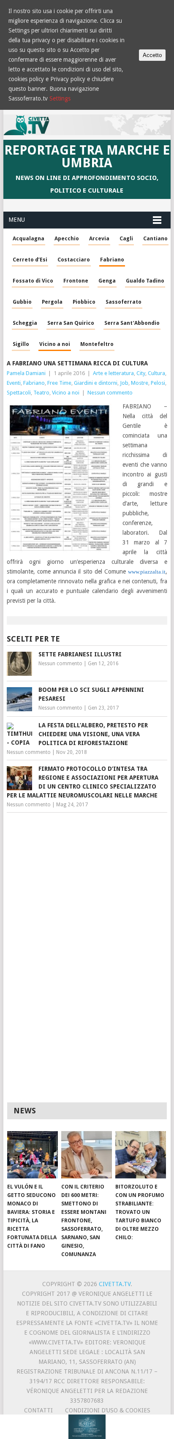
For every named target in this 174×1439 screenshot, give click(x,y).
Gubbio (22, 302)
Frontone (75, 280)
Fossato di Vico (33, 280)
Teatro (41, 392)
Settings (60, 98)
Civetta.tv (114, 1284)
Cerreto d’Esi (30, 259)
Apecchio (66, 238)
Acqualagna (28, 238)
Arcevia (99, 238)
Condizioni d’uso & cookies (107, 1410)
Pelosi (158, 383)
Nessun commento (110, 392)
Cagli (126, 238)
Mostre (139, 383)
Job (124, 383)
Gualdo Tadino (145, 280)
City (140, 373)
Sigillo (21, 344)
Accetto (152, 55)
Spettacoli (19, 392)
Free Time (59, 383)
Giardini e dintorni (95, 383)
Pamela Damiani (26, 373)
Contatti (38, 1410)
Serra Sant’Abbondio (132, 323)
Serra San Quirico (70, 323)
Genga (107, 280)
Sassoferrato (123, 302)
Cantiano (155, 238)
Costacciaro (73, 259)
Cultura (156, 373)
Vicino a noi (54, 344)
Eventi (14, 383)
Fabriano (112, 259)
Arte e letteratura (113, 373)
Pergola (52, 302)
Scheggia (25, 323)
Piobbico (84, 302)
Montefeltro (97, 344)
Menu (16, 219)
